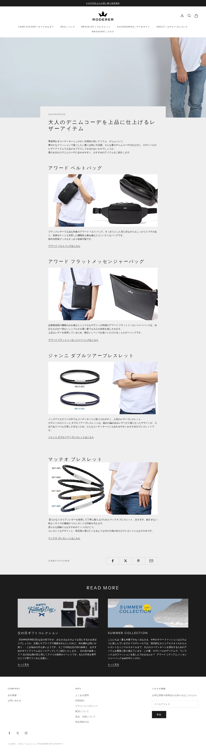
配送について (82, 711)
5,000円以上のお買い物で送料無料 (103, 3)
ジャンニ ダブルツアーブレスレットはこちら (71, 437)
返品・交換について (85, 716)
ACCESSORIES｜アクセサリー (133, 27)
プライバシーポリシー (86, 706)
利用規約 (79, 700)
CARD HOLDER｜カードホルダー (36, 27)
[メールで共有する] (151, 560)
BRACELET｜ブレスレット (96, 27)
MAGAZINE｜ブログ (103, 31)
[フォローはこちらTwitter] (17, 733)
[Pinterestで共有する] (138, 560)
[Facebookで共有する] (112, 560)
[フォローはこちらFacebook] (9, 733)
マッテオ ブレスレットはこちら (64, 538)
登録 (159, 714)
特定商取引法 (82, 721)
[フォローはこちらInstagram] (26, 733)
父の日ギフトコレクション (38, 633)
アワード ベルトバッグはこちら (64, 245)
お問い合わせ (14, 700)
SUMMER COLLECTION (128, 633)
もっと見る (23, 664)
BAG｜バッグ (68, 27)
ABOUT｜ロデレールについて (172, 27)
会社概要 (12, 695)
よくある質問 (82, 695)
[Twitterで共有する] (125, 560)
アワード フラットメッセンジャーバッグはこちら (73, 339)
